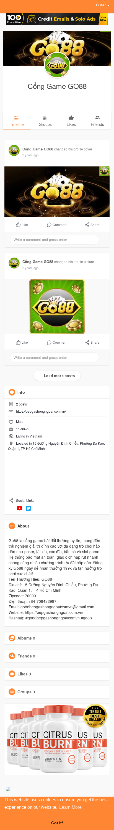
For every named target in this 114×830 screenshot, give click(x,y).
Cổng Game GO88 (57, 86)
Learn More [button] (70, 807)
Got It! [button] (57, 823)
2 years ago (30, 155)
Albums (24, 638)
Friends (24, 656)
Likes (22, 674)
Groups (24, 692)
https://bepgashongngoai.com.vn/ (41, 411)
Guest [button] (101, 4)
